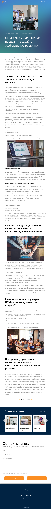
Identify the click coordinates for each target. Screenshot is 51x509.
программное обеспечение (17, 92)
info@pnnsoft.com (25, 498)
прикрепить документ (14, 478)
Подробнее (41, 411)
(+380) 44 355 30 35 (25, 496)
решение (28, 387)
